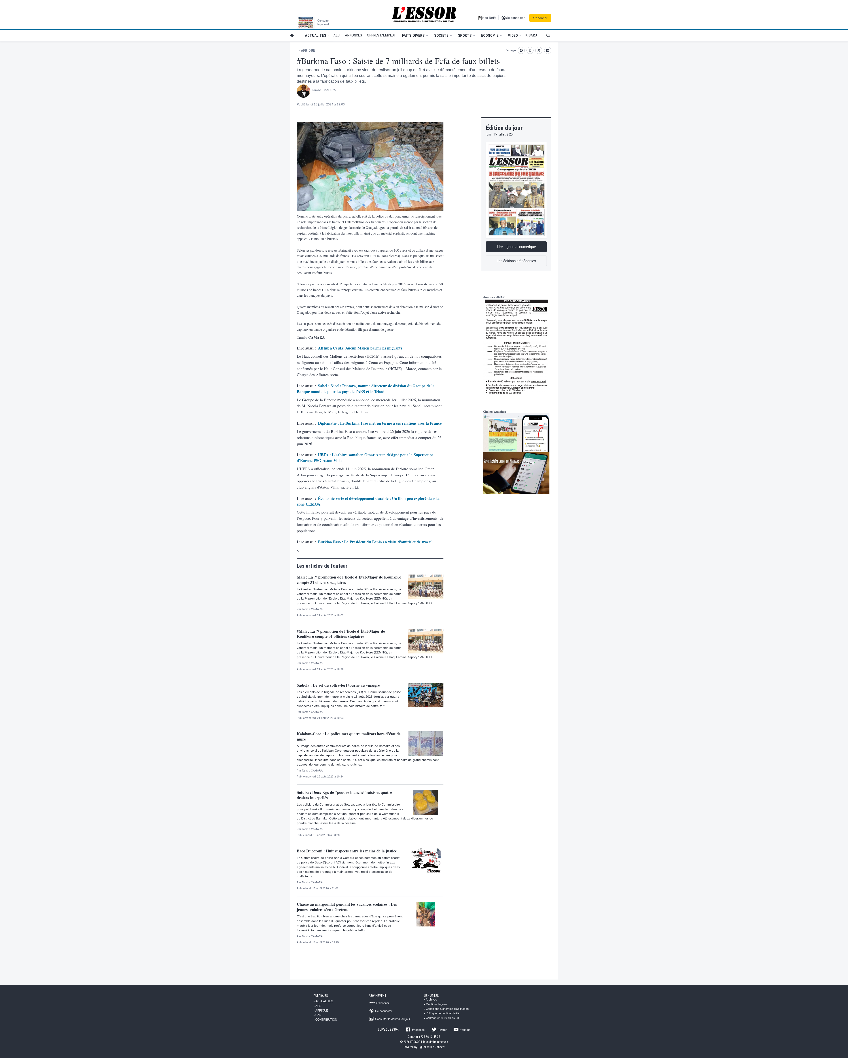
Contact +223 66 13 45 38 (442, 1018)
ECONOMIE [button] (489, 35)
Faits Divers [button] (413, 35)
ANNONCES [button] (353, 35)
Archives (431, 999)
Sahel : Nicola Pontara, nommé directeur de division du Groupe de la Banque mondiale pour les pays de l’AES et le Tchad (366, 388)
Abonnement (377, 995)
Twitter (442, 1029)
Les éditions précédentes (516, 261)
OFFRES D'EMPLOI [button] (381, 35)
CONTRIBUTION (326, 1019)
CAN (318, 1015)
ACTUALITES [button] (315, 35)
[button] (550, 35)
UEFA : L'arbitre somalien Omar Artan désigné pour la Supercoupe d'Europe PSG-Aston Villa (365, 457)
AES (318, 1006)
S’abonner (540, 18)
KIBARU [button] (531, 35)
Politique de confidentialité (442, 1013)
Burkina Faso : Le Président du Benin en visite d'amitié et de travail (375, 542)
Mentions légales (436, 1004)
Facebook (418, 1029)
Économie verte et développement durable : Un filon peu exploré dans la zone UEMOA (368, 501)
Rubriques (321, 995)
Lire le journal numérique (516, 247)
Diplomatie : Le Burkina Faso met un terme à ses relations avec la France (380, 423)
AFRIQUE (308, 51)
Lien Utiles (431, 995)
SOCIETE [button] (441, 35)
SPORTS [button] (465, 35)
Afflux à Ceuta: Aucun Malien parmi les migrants (360, 348)
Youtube (465, 1029)
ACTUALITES (324, 1001)
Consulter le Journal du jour (392, 1019)
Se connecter (383, 1011)
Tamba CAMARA (324, 90)
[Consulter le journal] (305, 23)
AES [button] (336, 35)
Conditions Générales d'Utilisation (447, 1008)
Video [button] (513, 35)
